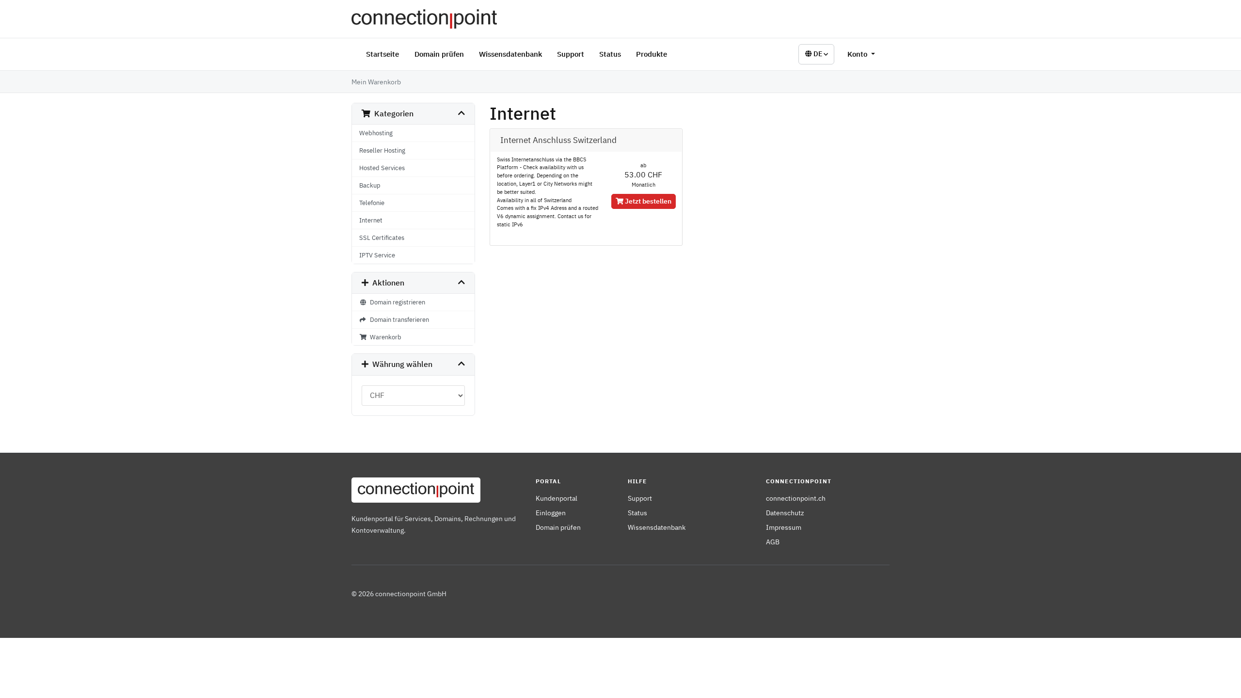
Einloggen (551, 512)
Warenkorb (384, 337)
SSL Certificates (381, 237)
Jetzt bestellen (647, 201)
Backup (370, 185)
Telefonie (371, 202)
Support (570, 54)
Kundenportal (556, 498)
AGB (773, 541)
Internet (370, 220)
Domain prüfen (439, 54)
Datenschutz (785, 512)
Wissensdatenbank (510, 54)
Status (610, 54)
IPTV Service (377, 255)
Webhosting (376, 133)
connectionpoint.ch (796, 498)
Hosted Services (382, 168)
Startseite (382, 54)
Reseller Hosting (382, 150)
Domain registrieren (396, 302)
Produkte (651, 54)
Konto (858, 54)
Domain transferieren (398, 319)
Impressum (783, 527)
